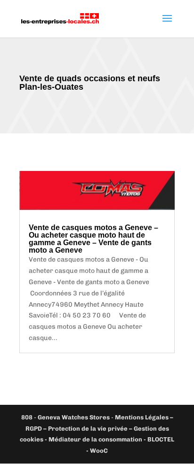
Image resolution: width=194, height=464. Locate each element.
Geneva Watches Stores (74, 417)
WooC (99, 450)
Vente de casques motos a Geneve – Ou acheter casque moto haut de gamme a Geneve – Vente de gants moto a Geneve (93, 239)
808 (26, 417)
